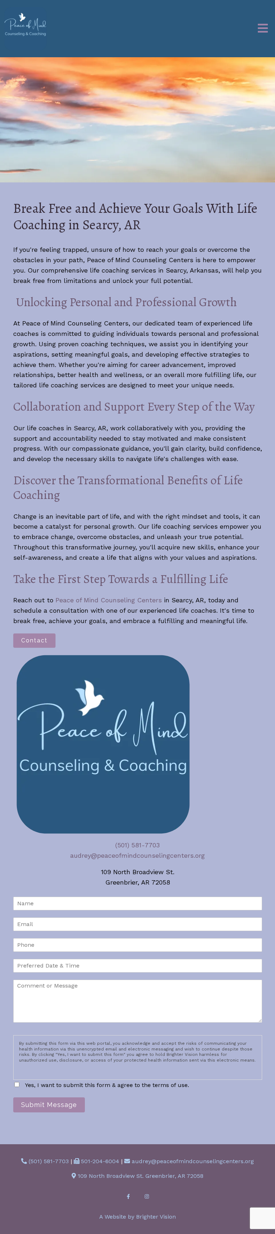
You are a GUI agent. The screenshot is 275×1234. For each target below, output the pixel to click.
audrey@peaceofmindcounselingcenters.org (137, 855)
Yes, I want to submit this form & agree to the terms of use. (107, 1085)
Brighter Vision (156, 1216)
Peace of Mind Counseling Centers (109, 600)
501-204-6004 (100, 1161)
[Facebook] (128, 1196)
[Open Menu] (263, 29)
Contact (34, 640)
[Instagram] (146, 1196)
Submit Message (49, 1104)
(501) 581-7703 (137, 845)
